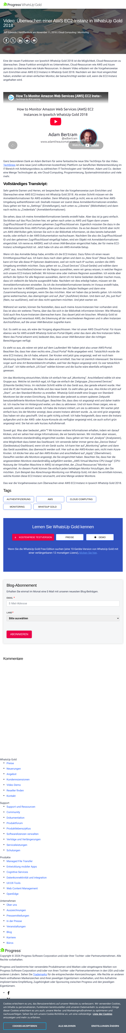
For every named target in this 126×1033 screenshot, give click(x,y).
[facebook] (8, 994)
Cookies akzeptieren (24, 1025)
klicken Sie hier (88, 552)
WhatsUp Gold (47, 506)
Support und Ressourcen (21, 806)
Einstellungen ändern (105, 1025)
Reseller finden (15, 790)
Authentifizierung (19, 499)
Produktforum (15, 823)
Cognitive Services (17, 872)
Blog (9, 932)
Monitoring (17, 506)
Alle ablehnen (67, 1025)
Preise (69, 537)
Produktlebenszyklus (19, 828)
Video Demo (14, 784)
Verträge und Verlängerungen (24, 839)
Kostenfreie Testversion (35, 537)
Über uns (12, 904)
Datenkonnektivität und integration (27, 877)
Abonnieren (19, 634)
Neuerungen (14, 768)
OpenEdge (13, 893)
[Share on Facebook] (6, 40)
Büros (10, 942)
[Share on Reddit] (27, 40)
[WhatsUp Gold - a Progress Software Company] (63, 4)
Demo (102, 537)
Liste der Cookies (102, 1014)
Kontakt (11, 795)
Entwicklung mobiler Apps (22, 866)
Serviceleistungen (17, 844)
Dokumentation (15, 817)
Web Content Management (22, 888)
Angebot (11, 774)
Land (9, 613)
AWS (50, 499)
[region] (63, 1016)
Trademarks (40, 974)
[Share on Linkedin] (20, 40)
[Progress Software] (10, 952)
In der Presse (14, 921)
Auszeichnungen (16, 910)
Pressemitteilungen (18, 915)
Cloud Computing (81, 499)
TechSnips (9, 165)
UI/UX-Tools (14, 883)
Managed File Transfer (20, 861)
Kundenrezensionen (18, 779)
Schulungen (13, 850)
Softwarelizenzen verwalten (23, 833)
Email (10, 598)
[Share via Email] (34, 40)
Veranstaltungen (16, 926)
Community (13, 812)
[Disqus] (63, 704)
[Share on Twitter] (13, 40)
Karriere (11, 937)
